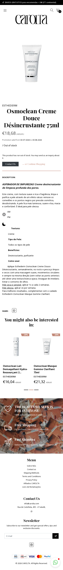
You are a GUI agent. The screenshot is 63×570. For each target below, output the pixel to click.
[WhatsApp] (31, 511)
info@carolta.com (31, 503)
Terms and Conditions (31, 476)
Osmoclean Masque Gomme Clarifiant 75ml (45, 369)
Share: (5, 311)
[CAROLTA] (31, 19)
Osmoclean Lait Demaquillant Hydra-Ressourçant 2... (15, 369)
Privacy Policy (31, 480)
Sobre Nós (31, 466)
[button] (55, 562)
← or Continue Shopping (33, 164)
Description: (9, 177)
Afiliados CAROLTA (31, 483)
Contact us (31, 469)
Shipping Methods (31, 473)
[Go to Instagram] (31, 545)
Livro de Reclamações (31, 487)
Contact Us (10, 164)
